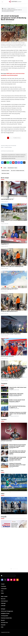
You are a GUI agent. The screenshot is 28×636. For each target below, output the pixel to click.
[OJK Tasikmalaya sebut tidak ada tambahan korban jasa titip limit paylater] (4, 452)
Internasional (4, 601)
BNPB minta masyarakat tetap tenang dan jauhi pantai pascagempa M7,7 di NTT (13, 288)
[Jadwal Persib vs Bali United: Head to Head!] (4, 389)
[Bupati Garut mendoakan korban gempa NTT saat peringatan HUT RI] (14, 189)
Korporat (3, 624)
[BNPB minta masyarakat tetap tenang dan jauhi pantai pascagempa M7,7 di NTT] (14, 279)
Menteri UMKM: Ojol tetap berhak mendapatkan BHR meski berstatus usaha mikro (17, 459)
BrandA (3, 620)
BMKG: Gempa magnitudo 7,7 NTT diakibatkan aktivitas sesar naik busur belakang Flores (13, 265)
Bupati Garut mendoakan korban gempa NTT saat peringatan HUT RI (13, 198)
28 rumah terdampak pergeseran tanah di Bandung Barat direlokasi (12, 10)
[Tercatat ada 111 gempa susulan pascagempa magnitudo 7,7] (14, 234)
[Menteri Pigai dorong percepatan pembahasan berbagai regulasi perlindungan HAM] (4, 446)
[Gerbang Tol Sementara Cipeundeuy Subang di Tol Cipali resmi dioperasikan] (4, 465)
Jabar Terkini (11, 8)
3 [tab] (14, 492)
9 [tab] (20, 515)
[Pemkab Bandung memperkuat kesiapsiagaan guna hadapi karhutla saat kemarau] (14, 369)
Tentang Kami (4, 615)
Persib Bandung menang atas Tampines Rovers (12, 487)
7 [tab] (17, 515)
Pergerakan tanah (12, 167)
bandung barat (6, 170)
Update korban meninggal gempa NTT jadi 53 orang (13, 221)
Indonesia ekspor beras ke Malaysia (14, 565)
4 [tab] (16, 492)
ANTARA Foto (4, 622)
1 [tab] (10, 492)
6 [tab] (15, 515)
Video (2, 493)
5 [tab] (18, 492)
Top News (4, 419)
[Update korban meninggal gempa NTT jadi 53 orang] (14, 212)
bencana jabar (5, 173)
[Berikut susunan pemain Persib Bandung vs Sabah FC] (4, 401)
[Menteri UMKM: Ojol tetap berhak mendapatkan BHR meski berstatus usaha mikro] (4, 459)
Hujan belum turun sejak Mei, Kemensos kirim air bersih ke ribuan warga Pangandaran (14, 333)
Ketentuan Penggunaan (7, 611)
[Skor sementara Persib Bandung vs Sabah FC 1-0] (4, 408)
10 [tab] (22, 515)
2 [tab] (12, 492)
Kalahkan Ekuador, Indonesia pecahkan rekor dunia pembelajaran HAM (11, 510)
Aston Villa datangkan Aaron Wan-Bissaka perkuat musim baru (12, 440)
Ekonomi (3, 598)
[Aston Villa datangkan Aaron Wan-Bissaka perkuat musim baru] (14, 431)
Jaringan (3, 608)
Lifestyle (3, 605)
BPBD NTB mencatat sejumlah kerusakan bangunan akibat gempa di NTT (12, 310)
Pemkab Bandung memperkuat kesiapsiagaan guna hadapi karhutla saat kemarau (13, 378)
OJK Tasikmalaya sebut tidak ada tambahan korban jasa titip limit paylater (17, 452)
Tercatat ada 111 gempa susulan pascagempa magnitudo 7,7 (13, 243)
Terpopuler (4, 383)
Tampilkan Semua (16, 137)
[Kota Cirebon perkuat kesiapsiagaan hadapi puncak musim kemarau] (14, 346)
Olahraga (3, 603)
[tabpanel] (14, 482)
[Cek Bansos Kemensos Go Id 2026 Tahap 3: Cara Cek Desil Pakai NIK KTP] (4, 414)
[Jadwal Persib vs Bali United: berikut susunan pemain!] (4, 395)
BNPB (5, 167)
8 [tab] (19, 515)
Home (4, 8)
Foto (2, 470)
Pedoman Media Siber (6, 618)
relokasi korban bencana (17, 170)
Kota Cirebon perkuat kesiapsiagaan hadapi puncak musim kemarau (12, 355)
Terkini (2, 584)
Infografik (3, 516)
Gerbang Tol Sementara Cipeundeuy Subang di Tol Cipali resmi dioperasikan (17, 465)
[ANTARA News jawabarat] (15, 1)
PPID (2, 627)
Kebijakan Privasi (5, 613)
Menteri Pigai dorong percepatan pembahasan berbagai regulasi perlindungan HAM (17, 446)
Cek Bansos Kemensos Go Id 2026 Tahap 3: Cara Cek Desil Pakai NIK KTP (17, 414)
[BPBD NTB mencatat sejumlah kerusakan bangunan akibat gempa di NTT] (14, 301)
